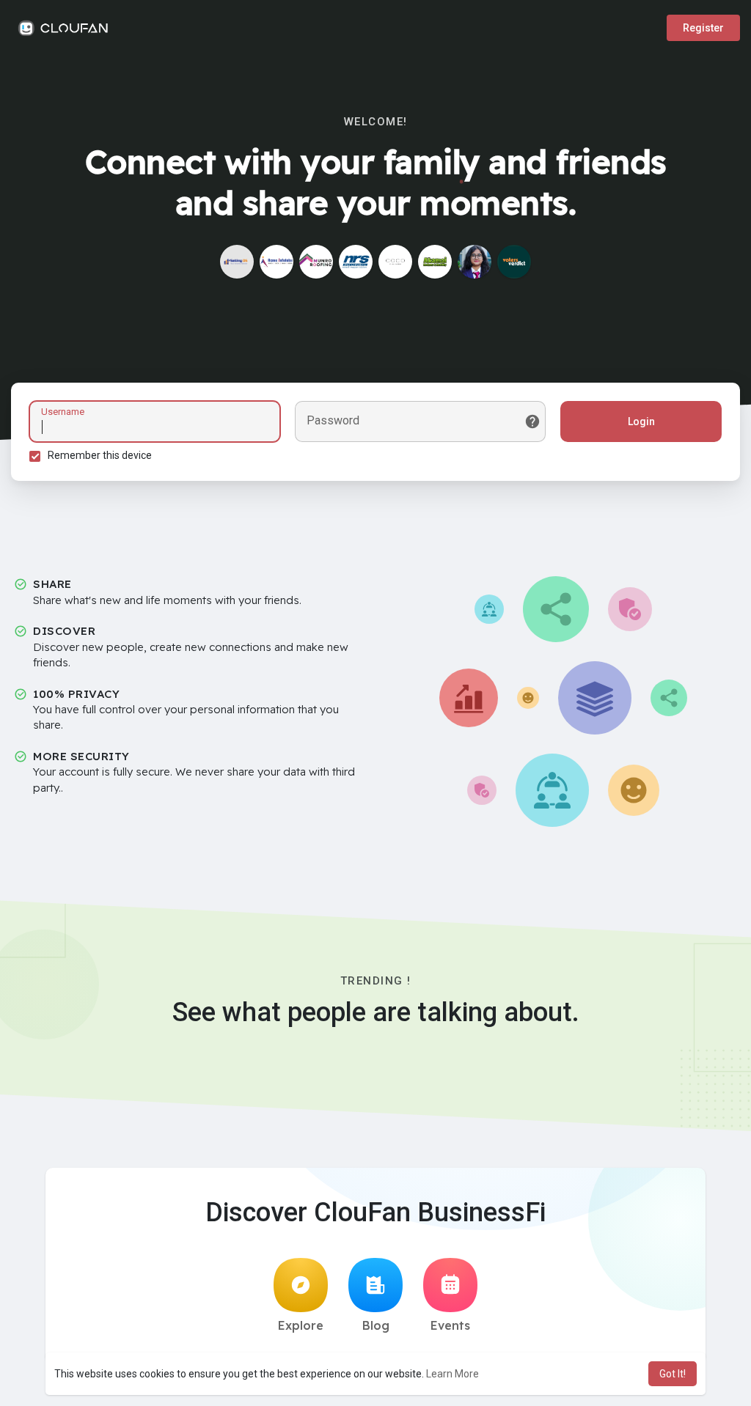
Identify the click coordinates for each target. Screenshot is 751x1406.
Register (703, 28)
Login (641, 421)
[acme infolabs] (276, 262)
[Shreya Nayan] (474, 262)
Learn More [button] (452, 1374)
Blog (375, 1325)
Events (450, 1325)
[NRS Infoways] (356, 262)
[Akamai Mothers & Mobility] (435, 262)
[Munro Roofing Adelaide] (316, 262)
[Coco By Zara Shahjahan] (395, 262)
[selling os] (237, 262)
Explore (300, 1325)
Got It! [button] (672, 1374)
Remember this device (100, 455)
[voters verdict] (514, 262)
